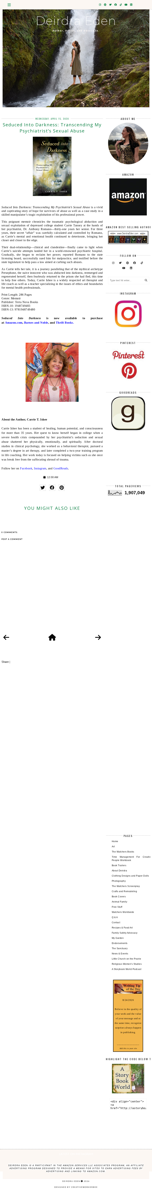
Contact (116, 922)
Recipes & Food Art (122, 927)
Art (113, 846)
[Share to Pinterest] (61, 487)
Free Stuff (117, 907)
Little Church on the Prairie (126, 959)
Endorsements (120, 943)
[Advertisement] (128, 460)
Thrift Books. (65, 322)
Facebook (26, 468)
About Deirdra (119, 870)
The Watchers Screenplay (126, 886)
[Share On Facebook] (52, 487)
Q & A (115, 917)
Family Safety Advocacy (125, 933)
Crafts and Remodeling (124, 891)
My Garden (118, 938)
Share (5, 661)
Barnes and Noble (36, 322)
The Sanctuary (120, 948)
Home (115, 841)
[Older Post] (98, 637)
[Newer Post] (6, 637)
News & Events (120, 953)
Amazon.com (13, 322)
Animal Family (119, 901)
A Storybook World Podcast (126, 969)
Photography (119, 881)
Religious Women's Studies (127, 964)
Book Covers (119, 896)
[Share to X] (43, 487)
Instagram (40, 468)
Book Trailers (119, 865)
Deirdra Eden (76, 21)
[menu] (9, 4)
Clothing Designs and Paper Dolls (130, 876)
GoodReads (60, 468)
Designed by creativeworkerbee (76, 1187)
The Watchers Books (123, 851)
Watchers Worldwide (123, 912)
